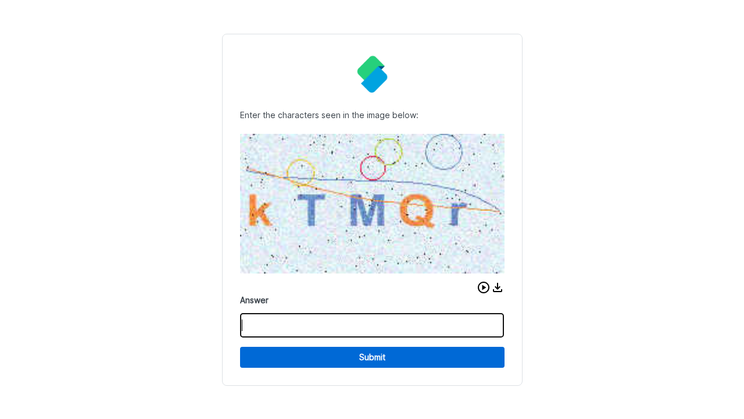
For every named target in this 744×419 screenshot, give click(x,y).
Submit (372, 357)
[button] (484, 287)
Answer (254, 300)
